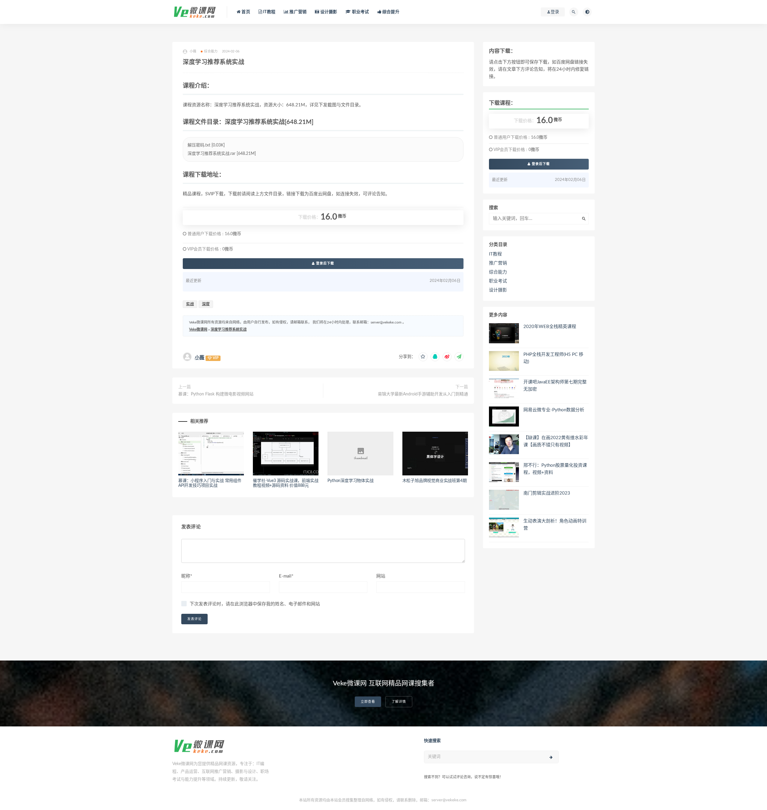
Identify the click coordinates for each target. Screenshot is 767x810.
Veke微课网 (198, 329)
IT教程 (268, 12)
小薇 (199, 357)
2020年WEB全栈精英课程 (549, 326)
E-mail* (286, 576)
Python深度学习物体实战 (350, 481)
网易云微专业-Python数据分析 (553, 410)
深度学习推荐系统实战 (229, 329)
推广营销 (298, 12)
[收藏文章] (423, 356)
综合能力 (211, 51)
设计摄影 (328, 12)
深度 (206, 304)
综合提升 (390, 12)
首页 (245, 12)
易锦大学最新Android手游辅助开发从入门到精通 (423, 394)
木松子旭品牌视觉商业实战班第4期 (434, 481)
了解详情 (399, 701)
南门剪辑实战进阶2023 (546, 493)
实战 (190, 304)
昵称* (186, 576)
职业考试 (360, 12)
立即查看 (368, 701)
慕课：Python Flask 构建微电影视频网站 (215, 394)
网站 (380, 576)
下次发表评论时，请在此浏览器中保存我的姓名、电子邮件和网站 (255, 604)
